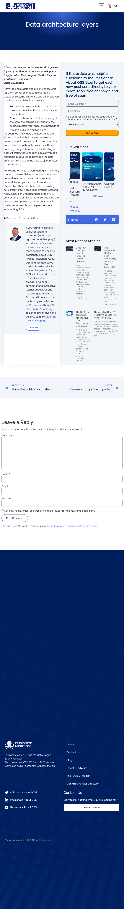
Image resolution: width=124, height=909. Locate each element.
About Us (72, 744)
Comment (8, 435)
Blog (69, 760)
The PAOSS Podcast (78, 775)
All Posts (33, 327)
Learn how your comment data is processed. (72, 526)
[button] (101, 6)
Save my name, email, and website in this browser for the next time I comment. (49, 510)
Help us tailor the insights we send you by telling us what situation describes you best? (91, 117)
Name (6, 474)
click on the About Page (40, 309)
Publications (92, 158)
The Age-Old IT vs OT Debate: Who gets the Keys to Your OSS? (105, 315)
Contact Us (73, 752)
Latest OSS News (77, 768)
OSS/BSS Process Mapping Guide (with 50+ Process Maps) (114, 174)
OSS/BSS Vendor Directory (83, 783)
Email (6, 486)
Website (6, 498)
